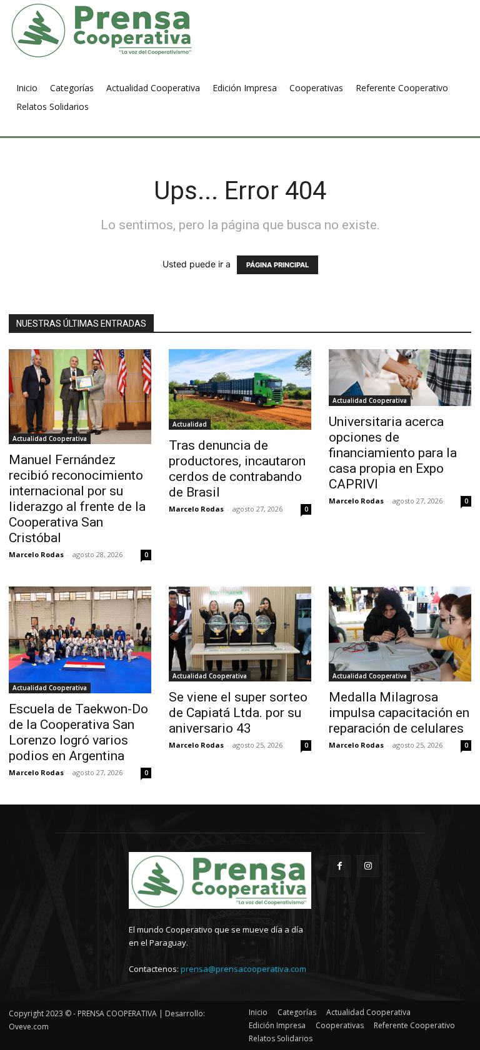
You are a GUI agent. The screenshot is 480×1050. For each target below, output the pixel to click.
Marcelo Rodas (36, 554)
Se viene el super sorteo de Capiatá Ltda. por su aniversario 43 (238, 713)
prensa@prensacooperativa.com (243, 968)
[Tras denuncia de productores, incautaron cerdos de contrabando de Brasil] (240, 389)
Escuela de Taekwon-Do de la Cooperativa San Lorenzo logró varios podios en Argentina (78, 732)
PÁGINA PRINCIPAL (277, 264)
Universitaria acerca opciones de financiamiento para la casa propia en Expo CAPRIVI (393, 453)
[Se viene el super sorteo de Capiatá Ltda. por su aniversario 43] (240, 634)
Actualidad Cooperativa (49, 438)
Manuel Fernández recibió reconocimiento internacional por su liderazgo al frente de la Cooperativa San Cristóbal (77, 498)
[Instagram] (368, 866)
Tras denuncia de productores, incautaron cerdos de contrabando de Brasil (237, 469)
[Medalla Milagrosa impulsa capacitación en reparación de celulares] (400, 634)
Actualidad (189, 424)
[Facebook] (340, 866)
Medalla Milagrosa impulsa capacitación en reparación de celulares (399, 713)
